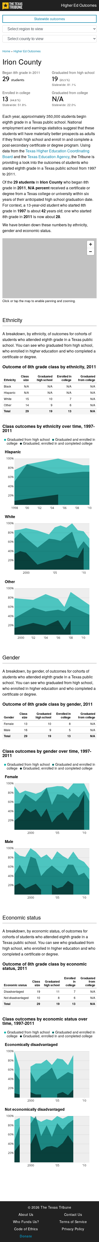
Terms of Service (73, 1221)
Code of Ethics (26, 1228)
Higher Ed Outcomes (79, 5)
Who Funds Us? (26, 1221)
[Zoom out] (90, 251)
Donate (26, 1236)
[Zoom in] (90, 244)
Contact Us (73, 1214)
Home (6, 51)
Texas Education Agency (48, 156)
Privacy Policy (73, 1228)
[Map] (49, 268)
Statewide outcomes (49, 18)
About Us (26, 1214)
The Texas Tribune (56, 1207)
